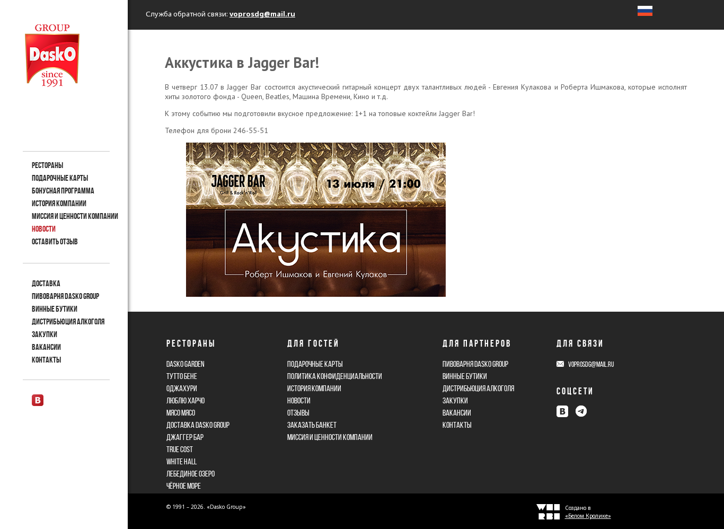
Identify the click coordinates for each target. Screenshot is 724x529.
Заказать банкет (312, 424)
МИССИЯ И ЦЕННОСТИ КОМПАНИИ (75, 216)
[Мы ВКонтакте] (37, 400)
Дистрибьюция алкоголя (68, 321)
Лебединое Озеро (190, 473)
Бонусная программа (63, 190)
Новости (44, 228)
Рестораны (47, 165)
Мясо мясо (180, 412)
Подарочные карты (60, 177)
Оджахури (181, 388)
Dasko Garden (185, 363)
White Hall (181, 461)
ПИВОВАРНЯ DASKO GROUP (475, 363)
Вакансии (46, 346)
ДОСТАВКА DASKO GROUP (197, 424)
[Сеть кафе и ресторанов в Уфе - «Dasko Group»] (52, 55)
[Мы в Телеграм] (581, 411)
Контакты (46, 359)
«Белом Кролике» (588, 515)
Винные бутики (54, 308)
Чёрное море (183, 485)
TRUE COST (179, 449)
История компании (59, 203)
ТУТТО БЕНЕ (181, 376)
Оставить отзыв (55, 241)
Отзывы (298, 412)
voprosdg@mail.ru (262, 14)
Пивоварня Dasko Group (65, 296)
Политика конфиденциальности (334, 376)
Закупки (44, 334)
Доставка (46, 283)
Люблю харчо (185, 400)
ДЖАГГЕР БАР (185, 437)
